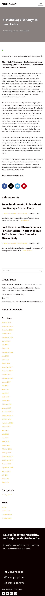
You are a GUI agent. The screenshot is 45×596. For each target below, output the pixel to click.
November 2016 (7, 415)
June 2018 (5, 356)
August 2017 (6, 382)
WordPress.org (7, 518)
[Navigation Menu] (40, 3)
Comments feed (7, 514)
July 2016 (5, 430)
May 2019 (5, 348)
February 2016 (7, 449)
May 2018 (5, 359)
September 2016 (7, 423)
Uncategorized (22, 213)
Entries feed (6, 511)
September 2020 (7, 337)
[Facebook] (4, 186)
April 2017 (5, 397)
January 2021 (6, 322)
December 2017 (7, 367)
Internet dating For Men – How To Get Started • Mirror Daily (22, 302)
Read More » (25, 220)
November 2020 (7, 330)
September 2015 (7, 467)
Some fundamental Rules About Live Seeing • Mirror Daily (21, 206)
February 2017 (7, 404)
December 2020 (7, 326)
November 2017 (7, 371)
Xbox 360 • (5, 298)
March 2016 (6, 445)
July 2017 (5, 386)
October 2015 (6, 464)
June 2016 (5, 434)
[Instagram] (15, 593)
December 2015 (7, 456)
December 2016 (7, 412)
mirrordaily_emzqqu (11, 31)
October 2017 (6, 374)
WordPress (18, 589)
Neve (3, 589)
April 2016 (5, 441)
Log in (4, 507)
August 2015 (6, 471)
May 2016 (5, 438)
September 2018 (7, 352)
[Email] (17, 186)
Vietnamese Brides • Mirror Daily (13, 294)
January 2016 (6, 452)
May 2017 (5, 393)
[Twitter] (11, 186)
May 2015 (5, 482)
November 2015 (7, 460)
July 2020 (5, 345)
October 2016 (6, 419)
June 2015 (5, 479)
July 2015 (5, 475)
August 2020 (6, 341)
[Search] (40, 270)
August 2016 (6, 426)
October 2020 (6, 333)
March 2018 (6, 363)
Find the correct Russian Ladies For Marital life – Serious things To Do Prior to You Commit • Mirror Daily (21, 232)
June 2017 (5, 389)
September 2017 (7, 378)
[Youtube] (11, 593)
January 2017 (6, 408)
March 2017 (6, 400)
